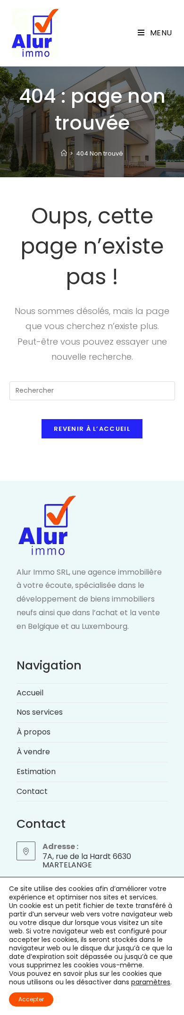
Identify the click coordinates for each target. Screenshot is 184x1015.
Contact (32, 791)
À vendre (33, 751)
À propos (33, 731)
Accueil (30, 692)
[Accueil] (64, 153)
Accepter (31, 999)
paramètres (150, 982)
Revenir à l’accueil (92, 428)
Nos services (40, 712)
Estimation (36, 771)
